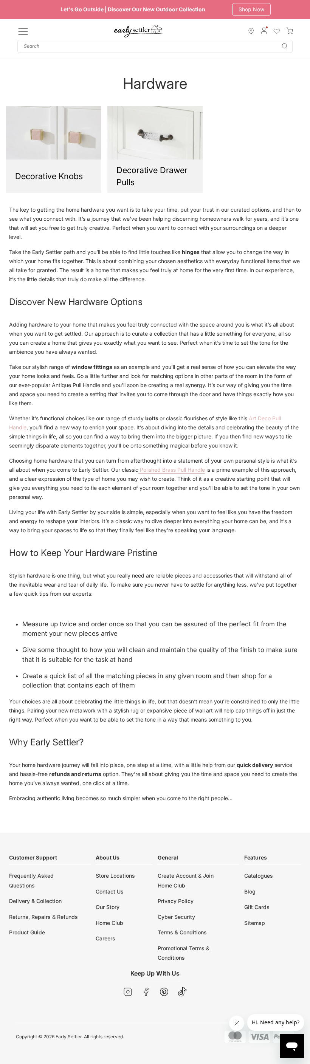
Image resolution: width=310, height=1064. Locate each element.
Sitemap (254, 923)
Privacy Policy (176, 901)
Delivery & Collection (35, 901)
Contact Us (110, 891)
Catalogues (258, 875)
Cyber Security (176, 917)
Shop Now (251, 9)
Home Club (109, 923)
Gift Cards (257, 907)
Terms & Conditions (182, 932)
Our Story (107, 907)
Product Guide (27, 932)
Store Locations (115, 875)
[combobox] (155, 46)
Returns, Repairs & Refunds (43, 917)
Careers (105, 938)
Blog (250, 891)
